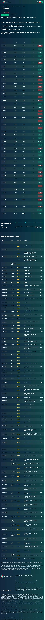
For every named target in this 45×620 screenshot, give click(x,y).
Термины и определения (19, 575)
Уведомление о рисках (28, 575)
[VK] (10, 590)
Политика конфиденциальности (20, 576)
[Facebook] (3, 590)
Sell (14, 15)
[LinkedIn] (6, 590)
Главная (2, 6)
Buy (5, 15)
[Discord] (8, 590)
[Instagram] (1, 590)
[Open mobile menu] (1, 2)
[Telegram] (5, 590)
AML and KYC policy (30, 576)
